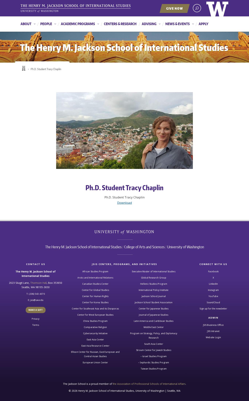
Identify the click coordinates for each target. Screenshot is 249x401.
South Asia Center (153, 343)
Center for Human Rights (95, 296)
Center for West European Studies (95, 314)
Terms (35, 325)
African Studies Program (95, 271)
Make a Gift (35, 309)
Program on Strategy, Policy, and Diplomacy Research (153, 335)
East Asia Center (95, 339)
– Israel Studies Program (154, 356)
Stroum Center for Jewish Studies (153, 350)
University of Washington (217, 8)
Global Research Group (153, 277)
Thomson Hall (38, 283)
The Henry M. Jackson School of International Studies (83, 246)
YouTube (213, 296)
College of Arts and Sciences (144, 246)
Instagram (213, 290)
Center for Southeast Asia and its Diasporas (95, 308)
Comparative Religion (95, 327)
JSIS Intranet (213, 331)
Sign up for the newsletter (213, 308)
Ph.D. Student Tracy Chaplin (46, 69)
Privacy (35, 318)
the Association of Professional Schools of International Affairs (149, 384)
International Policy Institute (154, 290)
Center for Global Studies (95, 290)
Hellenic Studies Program (153, 283)
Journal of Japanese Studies (153, 314)
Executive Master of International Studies (153, 271)
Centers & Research (120, 23)
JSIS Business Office (213, 325)
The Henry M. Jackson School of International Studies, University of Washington (76, 8)
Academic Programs (78, 23)
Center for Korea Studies (95, 302)
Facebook (213, 271)
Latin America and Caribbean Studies (154, 321)
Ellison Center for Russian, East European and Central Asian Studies (95, 354)
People (46, 23)
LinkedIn (213, 283)
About (26, 23)
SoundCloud (213, 302)
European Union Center (95, 362)
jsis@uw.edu (36, 300)
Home (23, 68)
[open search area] (197, 8)
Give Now (174, 8)
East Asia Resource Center (95, 345)
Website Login (213, 337)
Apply (203, 23)
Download (124, 203)
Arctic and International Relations (95, 277)
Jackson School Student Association (154, 302)
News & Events (177, 23)
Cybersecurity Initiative (95, 333)
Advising (149, 23)
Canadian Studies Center (95, 283)
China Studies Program (95, 321)
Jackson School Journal (154, 296)
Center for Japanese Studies (154, 308)
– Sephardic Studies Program (153, 362)
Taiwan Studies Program (154, 368)
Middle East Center (154, 327)
